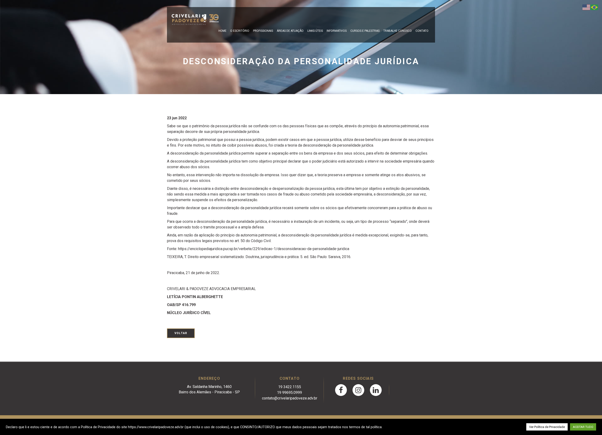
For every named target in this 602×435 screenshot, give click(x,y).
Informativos (337, 30)
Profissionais (263, 30)
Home (222, 30)
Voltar (180, 333)
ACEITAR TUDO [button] (583, 427)
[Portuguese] (594, 7)
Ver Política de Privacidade (547, 427)
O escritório (239, 30)
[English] (586, 7)
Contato (422, 30)
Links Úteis (315, 30)
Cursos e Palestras (365, 30)
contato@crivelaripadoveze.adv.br (289, 398)
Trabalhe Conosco (397, 30)
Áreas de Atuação (290, 30)
